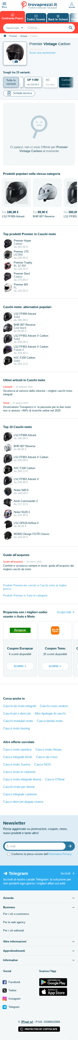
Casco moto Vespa (48, 749)
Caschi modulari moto (18, 721)
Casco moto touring (16, 728)
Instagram (14, 998)
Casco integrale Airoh (17, 757)
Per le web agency (14, 922)
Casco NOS (42, 764)
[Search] (71, 28)
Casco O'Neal (54, 779)
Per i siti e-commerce (16, 913)
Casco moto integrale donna (22, 779)
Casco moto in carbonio (19, 772)
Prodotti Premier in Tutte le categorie (25, 595)
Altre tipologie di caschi (50, 713)
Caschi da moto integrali (19, 706)
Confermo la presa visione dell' (41, 854)
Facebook (14, 982)
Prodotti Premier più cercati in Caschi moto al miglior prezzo (35, 587)
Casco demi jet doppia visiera (23, 801)
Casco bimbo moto (50, 721)
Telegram (14, 1007)
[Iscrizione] (71, 846)
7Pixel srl (27, 1021)
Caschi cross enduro (54, 706)
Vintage (23, 36)
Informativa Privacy (60, 854)
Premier (13, 36)
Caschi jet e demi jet (17, 713)
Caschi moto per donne (19, 786)
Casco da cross (47, 757)
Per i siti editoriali (13, 930)
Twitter (12, 990)
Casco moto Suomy (16, 764)
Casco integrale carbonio (20, 794)
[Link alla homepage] (5, 35)
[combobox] (14, 28)
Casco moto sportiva (17, 749)
